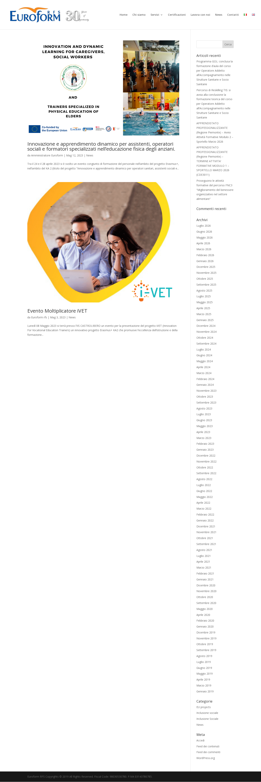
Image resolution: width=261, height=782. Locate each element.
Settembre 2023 (206, 402)
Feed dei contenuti (207, 746)
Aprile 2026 (203, 243)
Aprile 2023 (203, 432)
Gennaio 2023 (205, 449)
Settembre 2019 (206, 650)
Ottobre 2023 (204, 396)
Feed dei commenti (208, 752)
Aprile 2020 (203, 615)
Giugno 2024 (204, 355)
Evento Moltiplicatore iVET (57, 310)
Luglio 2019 (203, 662)
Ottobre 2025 (204, 278)
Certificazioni (177, 14)
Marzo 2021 (203, 567)
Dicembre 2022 (205, 455)
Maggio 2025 (204, 302)
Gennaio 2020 (205, 626)
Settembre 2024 (206, 343)
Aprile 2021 (203, 561)
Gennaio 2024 (205, 385)
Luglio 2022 (203, 485)
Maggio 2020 (204, 609)
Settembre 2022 (206, 473)
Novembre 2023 (206, 390)
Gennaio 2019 (205, 691)
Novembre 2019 (206, 638)
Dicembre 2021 (205, 526)
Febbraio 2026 (205, 255)
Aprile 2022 (203, 502)
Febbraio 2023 (205, 443)
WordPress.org (205, 758)
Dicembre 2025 (205, 267)
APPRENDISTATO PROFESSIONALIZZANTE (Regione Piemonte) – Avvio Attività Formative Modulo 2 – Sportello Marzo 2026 (214, 132)
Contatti (233, 14)
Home (123, 14)
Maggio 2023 (204, 426)
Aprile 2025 (203, 308)
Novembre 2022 (206, 461)
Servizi (155, 14)
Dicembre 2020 (205, 585)
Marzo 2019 (203, 685)
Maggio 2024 (204, 361)
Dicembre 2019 (205, 632)
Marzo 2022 (203, 508)
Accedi (200, 740)
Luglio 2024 (203, 349)
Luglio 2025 (203, 296)
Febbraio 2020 (205, 620)
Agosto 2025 (204, 290)
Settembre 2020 (206, 603)
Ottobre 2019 (204, 644)
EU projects (203, 707)
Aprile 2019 (203, 679)
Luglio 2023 (203, 414)
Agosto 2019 (204, 656)
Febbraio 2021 (205, 573)
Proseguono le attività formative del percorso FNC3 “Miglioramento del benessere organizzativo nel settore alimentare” (214, 190)
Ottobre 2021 (204, 538)
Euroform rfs (39, 317)
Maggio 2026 (204, 237)
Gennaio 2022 (205, 520)
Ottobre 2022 (204, 467)
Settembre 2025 (206, 284)
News (218, 14)
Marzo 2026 (203, 249)
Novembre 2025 (206, 273)
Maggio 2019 (204, 673)
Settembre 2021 (206, 544)
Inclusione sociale (207, 713)
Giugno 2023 (204, 420)
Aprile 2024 (203, 367)
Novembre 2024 (206, 331)
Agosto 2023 (204, 408)
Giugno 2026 (204, 231)
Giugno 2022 (204, 491)
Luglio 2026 (203, 225)
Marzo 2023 (203, 438)
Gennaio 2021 (205, 579)
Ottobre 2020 (204, 597)
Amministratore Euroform (47, 155)
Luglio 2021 (203, 556)
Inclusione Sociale (207, 719)
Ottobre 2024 (204, 337)
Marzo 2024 (203, 373)
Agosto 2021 (204, 550)
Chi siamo (139, 14)
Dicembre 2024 (205, 326)
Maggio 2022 (204, 497)
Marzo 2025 (203, 314)
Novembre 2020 (206, 591)
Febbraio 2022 (205, 514)
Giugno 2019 (204, 668)
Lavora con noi (200, 14)
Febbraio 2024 (205, 379)
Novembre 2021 (206, 532)
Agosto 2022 (204, 479)
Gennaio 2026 (205, 261)
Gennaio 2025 (205, 320)
